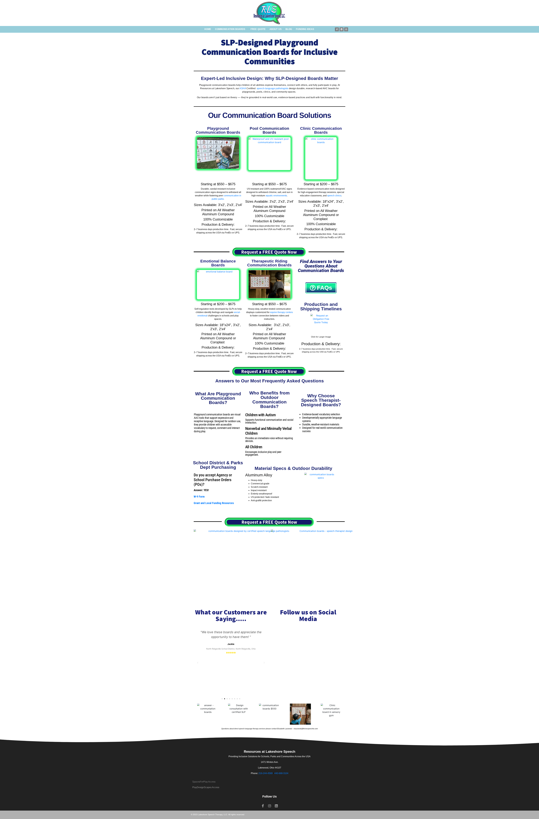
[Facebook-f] (337, 29)
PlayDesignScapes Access (205, 787)
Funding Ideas (305, 29)
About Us (276, 29)
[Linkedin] (341, 29)
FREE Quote (258, 29)
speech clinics (334, 195)
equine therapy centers (281, 312)
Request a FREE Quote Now (269, 252)
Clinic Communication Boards (321, 130)
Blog (289, 29)
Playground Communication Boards (218, 130)
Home (207, 29)
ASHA (242, 88)
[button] (224, 698)
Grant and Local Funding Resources (214, 503)
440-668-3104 (281, 773)
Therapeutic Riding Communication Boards (269, 263)
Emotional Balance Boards (218, 263)
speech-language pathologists (272, 88)
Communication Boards (230, 29)
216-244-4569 (266, 773)
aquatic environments (276, 195)
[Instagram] (346, 29)
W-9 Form (199, 496)
